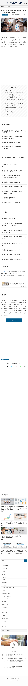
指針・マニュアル (7, 596)
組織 (4, 615)
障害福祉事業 (5, 14)
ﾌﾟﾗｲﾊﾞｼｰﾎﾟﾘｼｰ (20, 678)
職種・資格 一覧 (7, 598)
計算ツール (5, 604)
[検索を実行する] (25, 560)
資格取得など (10, 111)
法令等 (4, 571)
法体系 (4, 574)
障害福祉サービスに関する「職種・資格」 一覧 (17, 284)
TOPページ (5, 565)
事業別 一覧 (6, 568)
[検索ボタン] (2, 2)
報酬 (4, 579)
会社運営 (5, 607)
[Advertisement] (14, 66)
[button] (3, 366)
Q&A (4, 585)
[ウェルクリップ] (14, 2)
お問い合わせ (13, 678)
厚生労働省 (5, 618)
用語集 (4, 601)
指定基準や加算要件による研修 (13, 107)
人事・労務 (5, 610)
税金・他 (5, 612)
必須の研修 (8, 90)
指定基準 (5, 577)
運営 (4, 590)
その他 (6, 110)
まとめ (6, 114)
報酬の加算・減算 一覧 (8, 587)
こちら (3, 271)
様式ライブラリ (6, 593)
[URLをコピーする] (25, 366)
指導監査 (5, 582)
